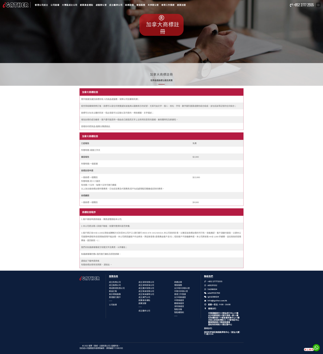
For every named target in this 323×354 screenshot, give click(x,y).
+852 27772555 (215, 281)
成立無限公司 (115, 285)
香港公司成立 (41, 4)
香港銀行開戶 (115, 297)
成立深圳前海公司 (146, 285)
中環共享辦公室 (181, 291)
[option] (161, 43)
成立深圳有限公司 (146, 282)
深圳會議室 (179, 306)
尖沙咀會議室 (180, 297)
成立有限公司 (115, 282)
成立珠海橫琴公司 (146, 294)
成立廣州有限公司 (146, 288)
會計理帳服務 (115, 294)
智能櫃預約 (179, 312)
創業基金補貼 (86, 4)
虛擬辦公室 (101, 4)
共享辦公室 (153, 4)
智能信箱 (178, 309)
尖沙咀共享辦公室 (182, 288)
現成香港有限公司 (117, 288)
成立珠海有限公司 (146, 291)
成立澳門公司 (144, 297)
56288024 (212, 289)
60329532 (212, 285)
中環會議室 (179, 300)
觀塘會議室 (179, 303)
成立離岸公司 (116, 4)
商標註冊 (129, 4)
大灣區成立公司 (69, 4)
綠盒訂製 (113, 291)
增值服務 (140, 4)
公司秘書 (55, 4)
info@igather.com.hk (217, 300)
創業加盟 (181, 4)
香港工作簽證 (168, 4)
